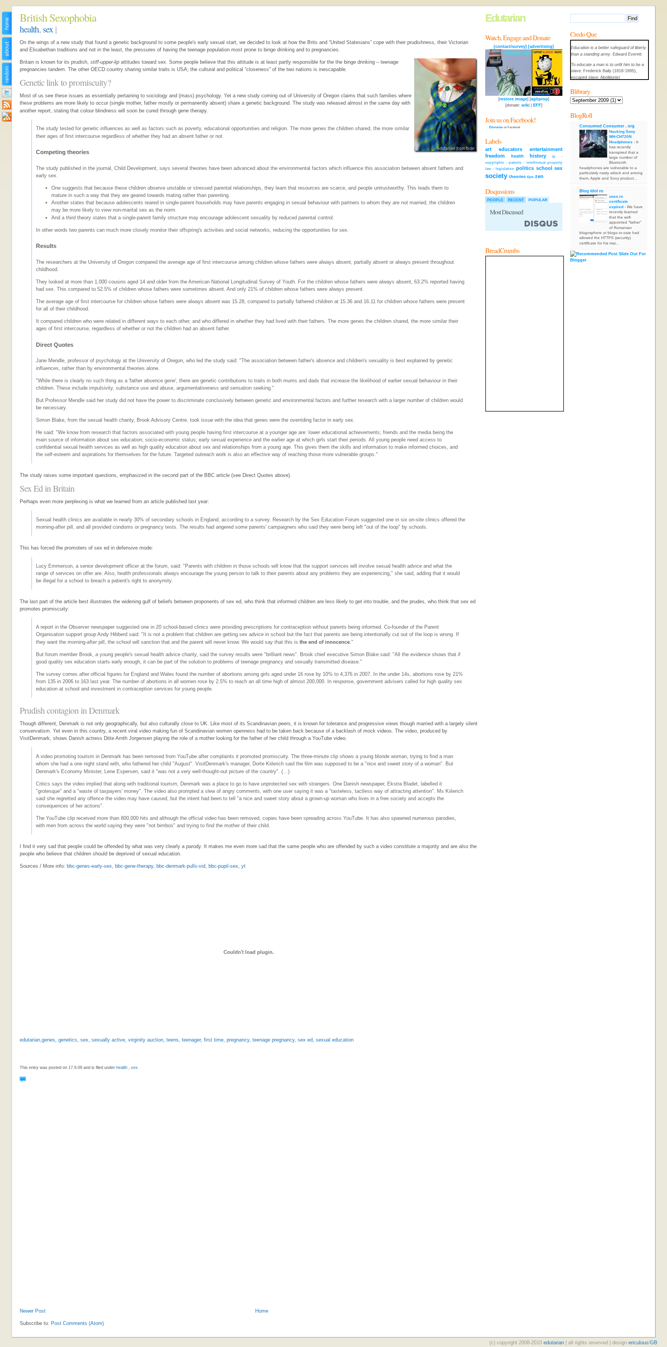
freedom (495, 156)
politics (525, 168)
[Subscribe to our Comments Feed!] (7, 118)
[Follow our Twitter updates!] (7, 94)
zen (539, 176)
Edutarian (505, 18)
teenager (191, 1040)
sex (48, 29)
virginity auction (145, 1040)
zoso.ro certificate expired (618, 201)
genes (48, 1040)
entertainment (546, 149)
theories (517, 176)
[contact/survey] (510, 46)
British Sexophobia (58, 17)
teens (172, 1040)
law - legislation (499, 169)
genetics (67, 1040)
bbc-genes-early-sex (89, 866)
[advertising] (541, 46)
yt (243, 866)
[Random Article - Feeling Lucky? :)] (7, 75)
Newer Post (33, 1311)
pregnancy (238, 1040)
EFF (537, 105)
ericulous (638, 1342)
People (495, 200)
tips (530, 177)
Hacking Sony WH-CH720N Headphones (622, 136)
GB (653, 1342)
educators (510, 149)
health (29, 29)
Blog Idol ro (591, 190)
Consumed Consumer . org (607, 126)
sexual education (335, 1040)
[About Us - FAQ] (7, 50)
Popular (537, 200)
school (544, 168)
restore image (513, 99)
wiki (525, 105)
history (538, 156)
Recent (516, 200)
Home (261, 1311)
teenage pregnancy (273, 1040)
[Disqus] (248, 1204)
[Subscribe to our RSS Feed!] (7, 106)
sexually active (108, 1040)
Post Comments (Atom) (77, 1323)
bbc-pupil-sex (223, 866)
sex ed (305, 1040)
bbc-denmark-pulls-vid (180, 866)
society (496, 176)
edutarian (30, 1040)
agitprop (539, 99)
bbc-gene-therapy (134, 866)
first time (213, 1040)
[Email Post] (28, 1079)
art (488, 149)
